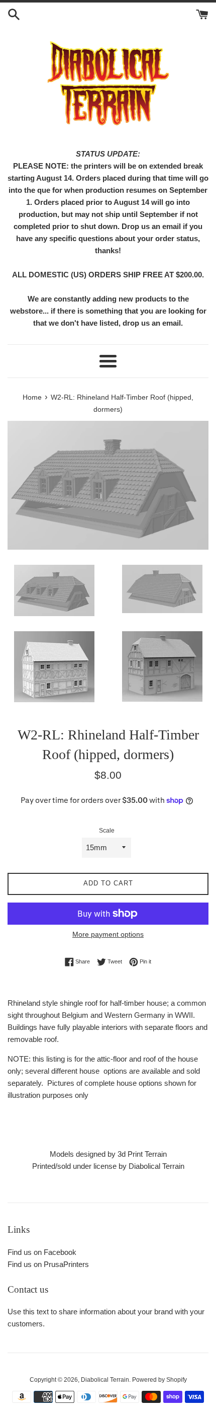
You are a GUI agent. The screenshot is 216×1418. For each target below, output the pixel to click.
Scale (107, 830)
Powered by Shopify (159, 1379)
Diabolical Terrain (105, 1379)
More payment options (108, 934)
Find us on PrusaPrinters (48, 1264)
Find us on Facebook (42, 1252)
